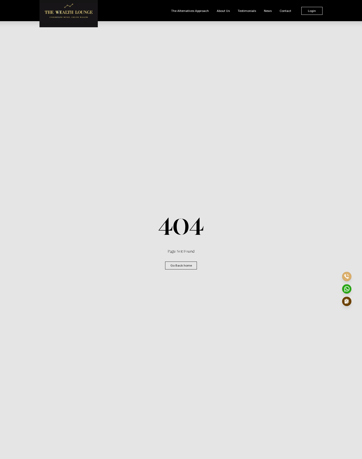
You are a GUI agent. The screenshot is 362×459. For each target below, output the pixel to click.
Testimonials (247, 11)
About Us (223, 11)
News (268, 11)
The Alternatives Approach (190, 11)
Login (312, 11)
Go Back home (181, 265)
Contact (285, 11)
